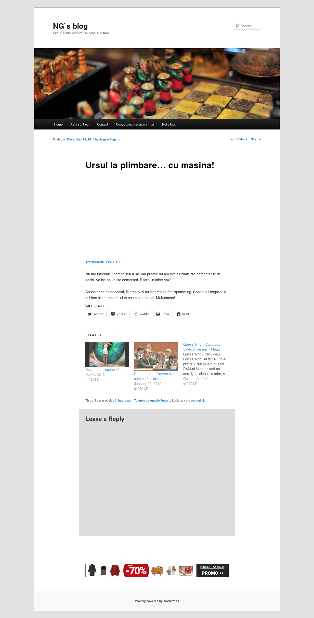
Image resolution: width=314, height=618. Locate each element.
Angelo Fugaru (109, 139)
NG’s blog (169, 124)
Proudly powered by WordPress (157, 601)
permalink (198, 400)
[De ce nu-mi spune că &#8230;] (107, 354)
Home (58, 124)
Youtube (139, 400)
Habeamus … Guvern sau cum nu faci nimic (154, 376)
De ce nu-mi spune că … (104, 369)
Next (256, 139)
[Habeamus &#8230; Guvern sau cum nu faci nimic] (156, 356)
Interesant (125, 400)
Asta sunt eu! (80, 124)
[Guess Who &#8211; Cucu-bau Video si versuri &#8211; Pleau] (207, 364)
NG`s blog (70, 25)
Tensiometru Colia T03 (103, 261)
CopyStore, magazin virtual (135, 124)
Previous (239, 139)
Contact (102, 124)
